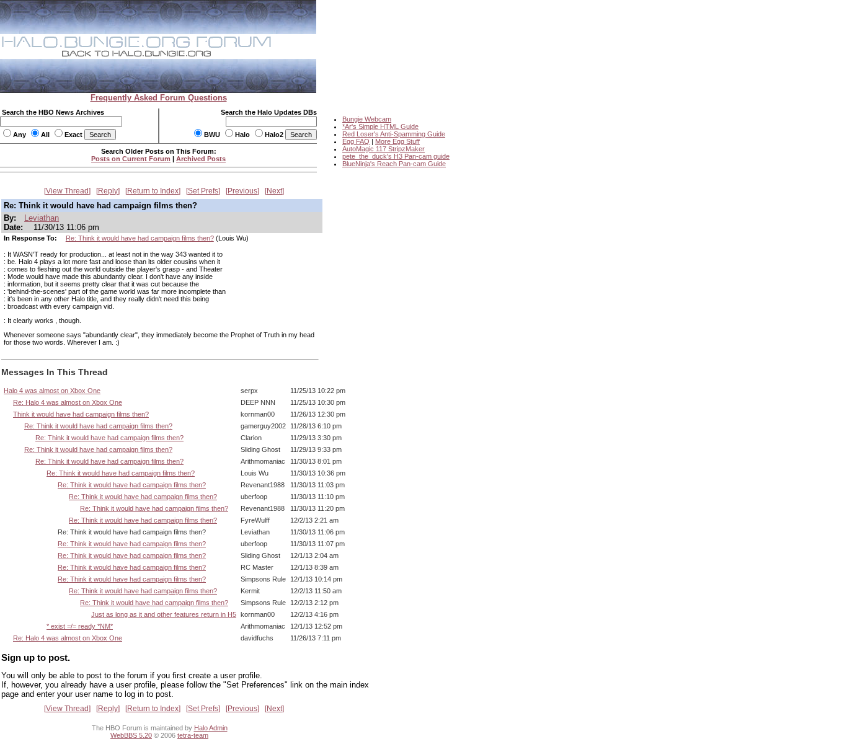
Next (274, 191)
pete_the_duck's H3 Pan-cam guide (396, 156)
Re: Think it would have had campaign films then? (140, 238)
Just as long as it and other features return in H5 (163, 614)
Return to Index (153, 191)
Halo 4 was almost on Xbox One (52, 390)
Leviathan (41, 218)
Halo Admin (211, 728)
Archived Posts (201, 158)
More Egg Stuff (397, 141)
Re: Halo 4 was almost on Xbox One (67, 402)
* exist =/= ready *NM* (80, 626)
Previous (242, 191)
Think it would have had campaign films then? (81, 414)
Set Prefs (203, 191)
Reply (108, 191)
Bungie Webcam (366, 119)
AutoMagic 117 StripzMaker (383, 149)
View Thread (67, 191)
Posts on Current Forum (131, 158)
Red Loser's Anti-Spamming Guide (393, 134)
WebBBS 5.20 (131, 735)
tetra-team (192, 735)
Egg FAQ (356, 141)
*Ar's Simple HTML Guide (380, 126)
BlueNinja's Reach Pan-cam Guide (394, 163)
